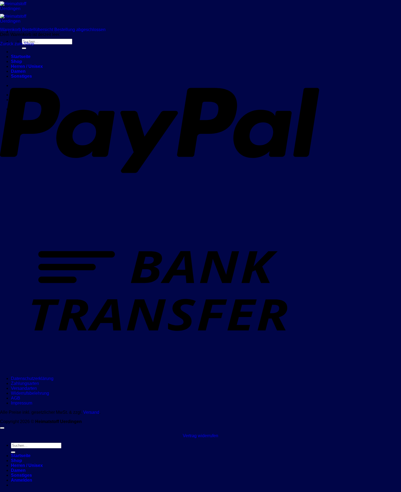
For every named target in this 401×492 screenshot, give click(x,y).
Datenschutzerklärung (32, 378)
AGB (15, 398)
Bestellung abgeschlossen (80, 29)
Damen (18, 470)
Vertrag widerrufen (200, 435)
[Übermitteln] (24, 48)
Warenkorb (11, 29)
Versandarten (24, 388)
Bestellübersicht (38, 29)
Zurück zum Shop (17, 43)
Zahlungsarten (25, 383)
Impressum (21, 403)
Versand (91, 412)
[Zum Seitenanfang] (2, 428)
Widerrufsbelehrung (30, 393)
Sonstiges (21, 475)
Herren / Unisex (27, 465)
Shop (16, 460)
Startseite (21, 455)
